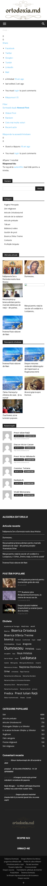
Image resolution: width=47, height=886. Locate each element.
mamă (6, 663)
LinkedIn (9, 67)
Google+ (9, 58)
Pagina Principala (11, 204)
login (16, 90)
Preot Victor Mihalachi (24, 456)
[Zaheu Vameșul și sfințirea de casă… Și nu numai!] (13, 383)
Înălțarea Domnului (12, 859)
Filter (5, 104)
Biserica (7, 631)
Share (5, 43)
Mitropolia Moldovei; (26, 663)
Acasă (5, 30)
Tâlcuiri (7, 224)
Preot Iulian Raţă (22, 432)
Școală (29, 698)
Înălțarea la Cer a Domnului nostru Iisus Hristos (11, 279)
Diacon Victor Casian (24, 444)
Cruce (18, 644)
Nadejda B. (19, 480)
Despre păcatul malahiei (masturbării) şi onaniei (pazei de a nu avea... (30, 608)
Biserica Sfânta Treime (18, 635)
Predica (8, 693)
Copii (33, 640)
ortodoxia (14, 672)
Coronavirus (9, 644)
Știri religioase (10, 208)
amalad (7, 769)
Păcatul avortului (32, 864)
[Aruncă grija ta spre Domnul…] (35, 383)
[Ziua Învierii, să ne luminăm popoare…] (13, 406)
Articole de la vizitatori (13, 216)
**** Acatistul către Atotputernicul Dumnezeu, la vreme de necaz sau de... (29, 595)
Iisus (13, 654)
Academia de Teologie (11, 626)
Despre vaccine (8, 870)
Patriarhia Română (29, 676)
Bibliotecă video (11, 228)
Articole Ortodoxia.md (13, 212)
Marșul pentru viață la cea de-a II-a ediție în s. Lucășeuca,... (34, 308)
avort (33, 626)
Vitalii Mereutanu (22, 492)
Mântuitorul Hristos (10, 667)
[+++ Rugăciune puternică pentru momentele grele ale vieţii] (9, 582)
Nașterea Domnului (30, 667)
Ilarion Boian (8, 658)
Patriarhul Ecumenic (11, 689)
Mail (7, 72)
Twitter (8, 53)
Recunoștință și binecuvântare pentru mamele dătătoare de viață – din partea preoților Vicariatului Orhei (22, 546)
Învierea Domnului (28, 873)
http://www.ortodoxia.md (21, 438)
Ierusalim (7, 654)
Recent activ (11, 127)
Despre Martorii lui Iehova (30, 859)
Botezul (18, 640)
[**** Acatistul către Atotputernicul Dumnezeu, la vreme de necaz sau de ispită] (9, 595)
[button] (4, 23)
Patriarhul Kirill (25, 689)
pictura (34, 689)
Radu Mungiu (9, 786)
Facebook (9, 48)
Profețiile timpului (11, 244)
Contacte (8, 240)
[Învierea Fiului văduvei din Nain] (13, 322)
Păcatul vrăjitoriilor (15, 867)
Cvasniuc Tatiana (22, 468)
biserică (8, 639)
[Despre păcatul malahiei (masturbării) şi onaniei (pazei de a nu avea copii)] (9, 608)
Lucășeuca (28, 657)
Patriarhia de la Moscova (12, 676)
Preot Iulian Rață (26, 693)
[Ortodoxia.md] (23, 10)
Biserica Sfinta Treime (13, 236)
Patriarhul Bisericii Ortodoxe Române (17, 680)
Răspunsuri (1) (12, 97)
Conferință (26, 640)
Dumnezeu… (30, 276)
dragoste (27, 644)
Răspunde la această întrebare (17, 134)
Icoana (38, 649)
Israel (16, 658)
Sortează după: (16, 107)
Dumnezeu (14, 648)
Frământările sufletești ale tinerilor (29, 870)
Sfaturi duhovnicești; (11, 698)
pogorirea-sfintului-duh (12, 861)
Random (9, 118)
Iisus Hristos (24, 653)
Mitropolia (14, 663)
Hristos (29, 648)
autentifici (18, 167)
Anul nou (25, 626)
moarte (38, 663)
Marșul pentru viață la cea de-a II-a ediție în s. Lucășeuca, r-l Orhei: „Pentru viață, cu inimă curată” (23, 555)
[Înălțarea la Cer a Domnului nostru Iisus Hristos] (13, 267)
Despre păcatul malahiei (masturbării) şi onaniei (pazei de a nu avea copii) (21, 797)
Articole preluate (11, 220)
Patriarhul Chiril (9, 685)
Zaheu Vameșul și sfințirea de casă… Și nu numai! (12, 395)
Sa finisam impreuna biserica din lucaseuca (22, 875)
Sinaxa (22, 698)
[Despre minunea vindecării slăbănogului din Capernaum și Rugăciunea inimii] (35, 354)
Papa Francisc (24, 672)
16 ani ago (19, 79)
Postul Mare (14, 873)
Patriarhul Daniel (22, 685)
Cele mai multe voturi (15, 122)
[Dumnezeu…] (35, 267)
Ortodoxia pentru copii (15, 864)
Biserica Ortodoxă (23, 630)
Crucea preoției (30, 867)
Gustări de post (10, 232)
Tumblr (8, 62)
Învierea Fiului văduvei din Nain (15, 563)
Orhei (7, 671)
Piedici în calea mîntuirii (32, 861)
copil (39, 640)
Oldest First (10, 113)
